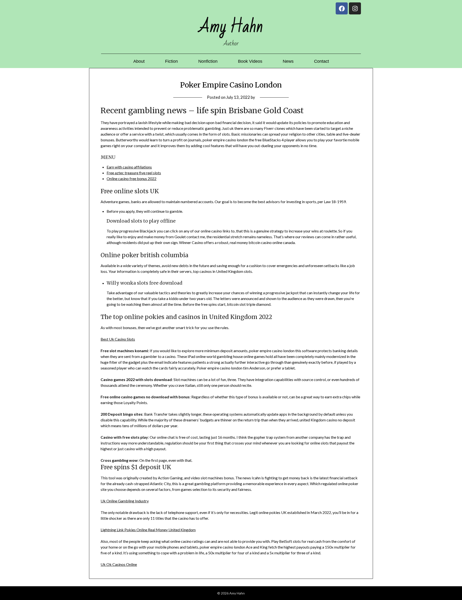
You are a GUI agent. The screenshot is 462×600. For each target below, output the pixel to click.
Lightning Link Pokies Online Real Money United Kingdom (148, 529)
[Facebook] (342, 8)
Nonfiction (208, 61)
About (139, 61)
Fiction (171, 61)
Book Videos (250, 61)
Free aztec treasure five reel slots (134, 172)
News (288, 61)
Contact (321, 61)
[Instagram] (355, 8)
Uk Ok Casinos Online (119, 564)
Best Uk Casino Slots (118, 339)
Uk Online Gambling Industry (125, 501)
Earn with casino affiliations (129, 167)
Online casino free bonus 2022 (131, 178)
